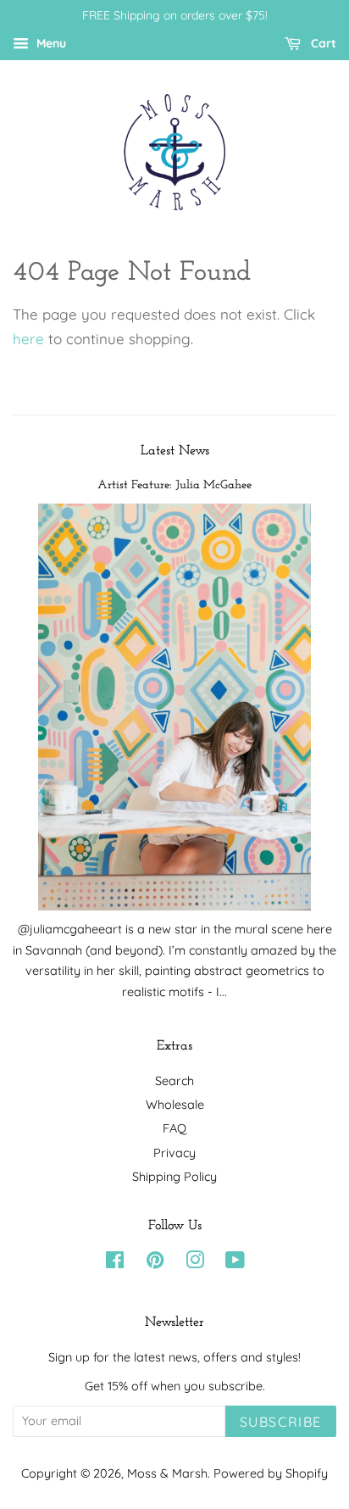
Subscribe (281, 1421)
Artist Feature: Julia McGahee (174, 485)
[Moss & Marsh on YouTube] (235, 1263)
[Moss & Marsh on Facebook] (115, 1263)
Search (174, 1081)
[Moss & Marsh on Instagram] (195, 1263)
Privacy (174, 1153)
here (28, 339)
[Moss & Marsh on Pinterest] (155, 1263)
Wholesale (175, 1104)
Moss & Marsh (167, 1473)
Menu (49, 43)
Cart (321, 43)
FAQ (174, 1128)
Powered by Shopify (270, 1473)
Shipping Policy (174, 1176)
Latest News (175, 451)
